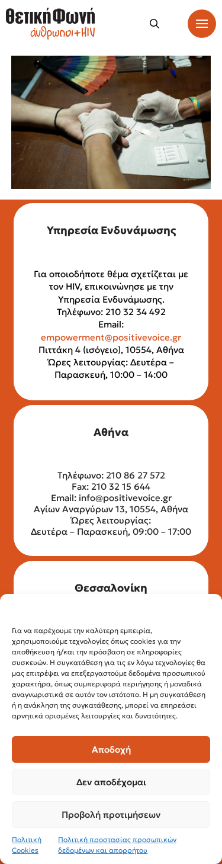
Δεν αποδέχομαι (111, 782)
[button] (154, 23)
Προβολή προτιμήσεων (111, 814)
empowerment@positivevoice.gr (111, 337)
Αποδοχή (111, 749)
